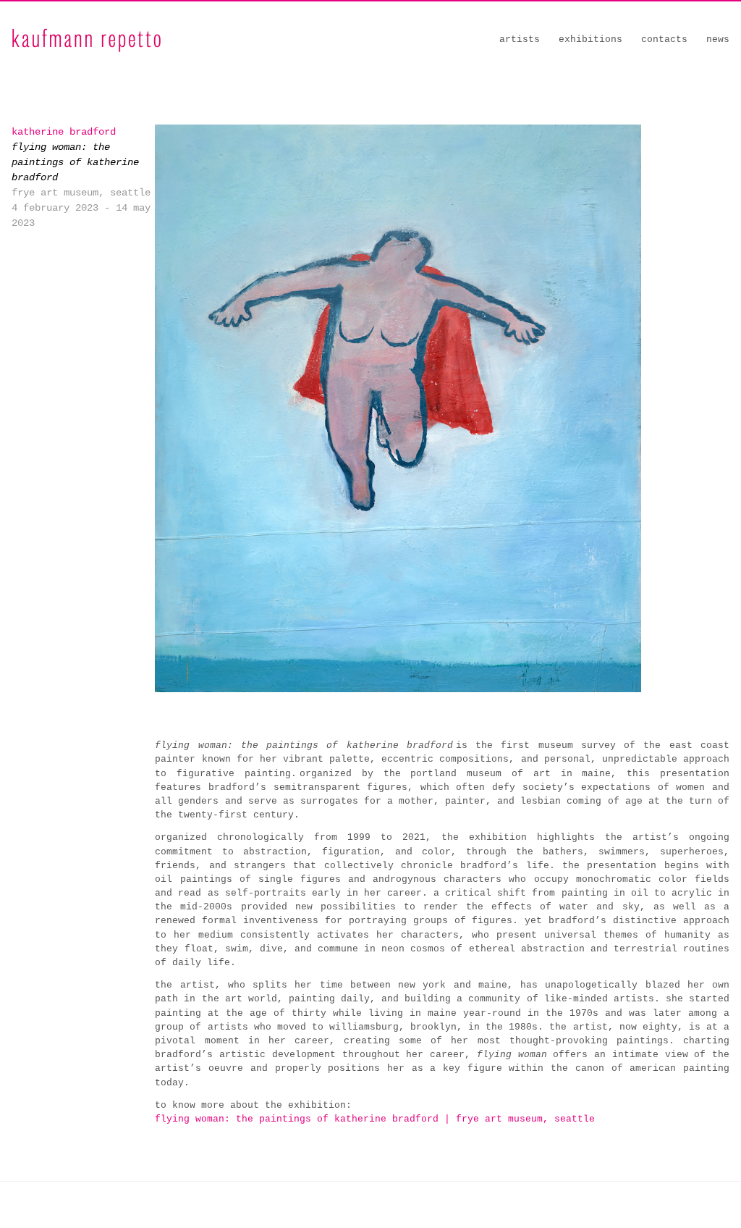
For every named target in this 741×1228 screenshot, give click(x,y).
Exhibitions (590, 39)
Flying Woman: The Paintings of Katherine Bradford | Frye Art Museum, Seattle (376, 1119)
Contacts (664, 39)
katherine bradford (64, 132)
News (717, 39)
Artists (519, 39)
